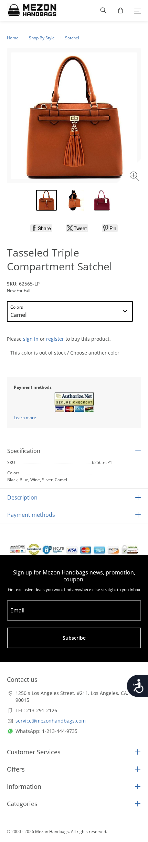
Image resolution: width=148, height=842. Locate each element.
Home (13, 38)
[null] (41, 228)
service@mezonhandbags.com (50, 720)
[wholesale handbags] (28, 10)
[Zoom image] (135, 177)
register (55, 339)
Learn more (25, 417)
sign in (31, 339)
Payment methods (31, 515)
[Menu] (137, 10)
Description (22, 497)
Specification (23, 451)
